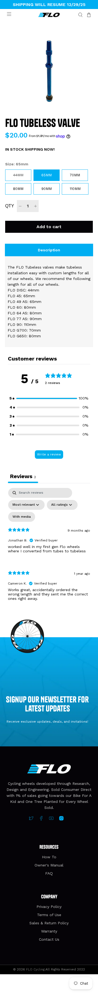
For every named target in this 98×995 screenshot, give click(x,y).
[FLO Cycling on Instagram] (61, 819)
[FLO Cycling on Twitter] (31, 819)
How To (49, 857)
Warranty (49, 931)
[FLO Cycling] (49, 15)
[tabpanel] (49, 549)
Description (49, 250)
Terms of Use (49, 915)
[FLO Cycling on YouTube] (51, 819)
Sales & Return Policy (49, 923)
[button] (49, 398)
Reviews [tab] (23, 476)
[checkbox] (21, 517)
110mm (75, 189)
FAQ (49, 873)
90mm (46, 189)
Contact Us (49, 939)
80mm (18, 189)
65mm (46, 175)
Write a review (49, 454)
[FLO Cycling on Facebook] (41, 819)
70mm (75, 175)
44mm (18, 175)
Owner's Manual (49, 865)
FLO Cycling (35, 969)
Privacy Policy (49, 906)
